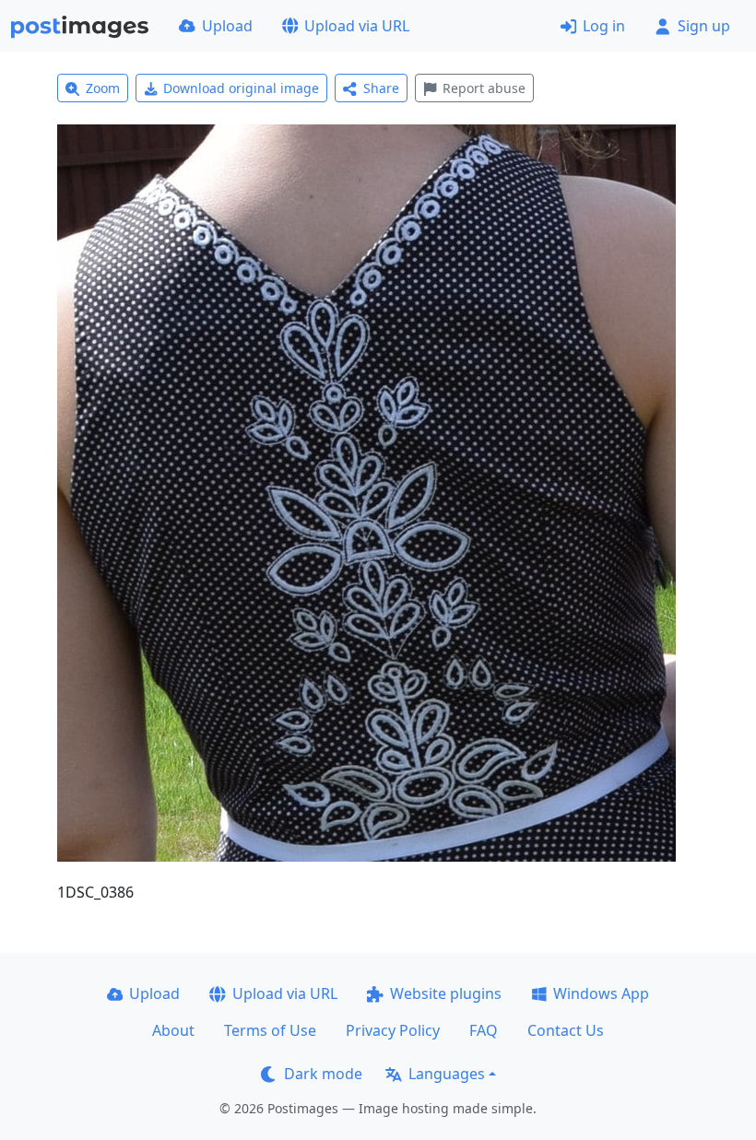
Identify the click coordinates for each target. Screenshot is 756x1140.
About (173, 1030)
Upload (227, 26)
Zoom (103, 88)
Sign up (704, 26)
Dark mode (323, 1074)
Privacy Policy (393, 1030)
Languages (446, 1074)
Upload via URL (356, 26)
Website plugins (446, 993)
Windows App (601, 993)
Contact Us (565, 1030)
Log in (604, 26)
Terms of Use (270, 1030)
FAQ (483, 1030)
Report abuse (484, 88)
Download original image (241, 88)
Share (381, 88)
